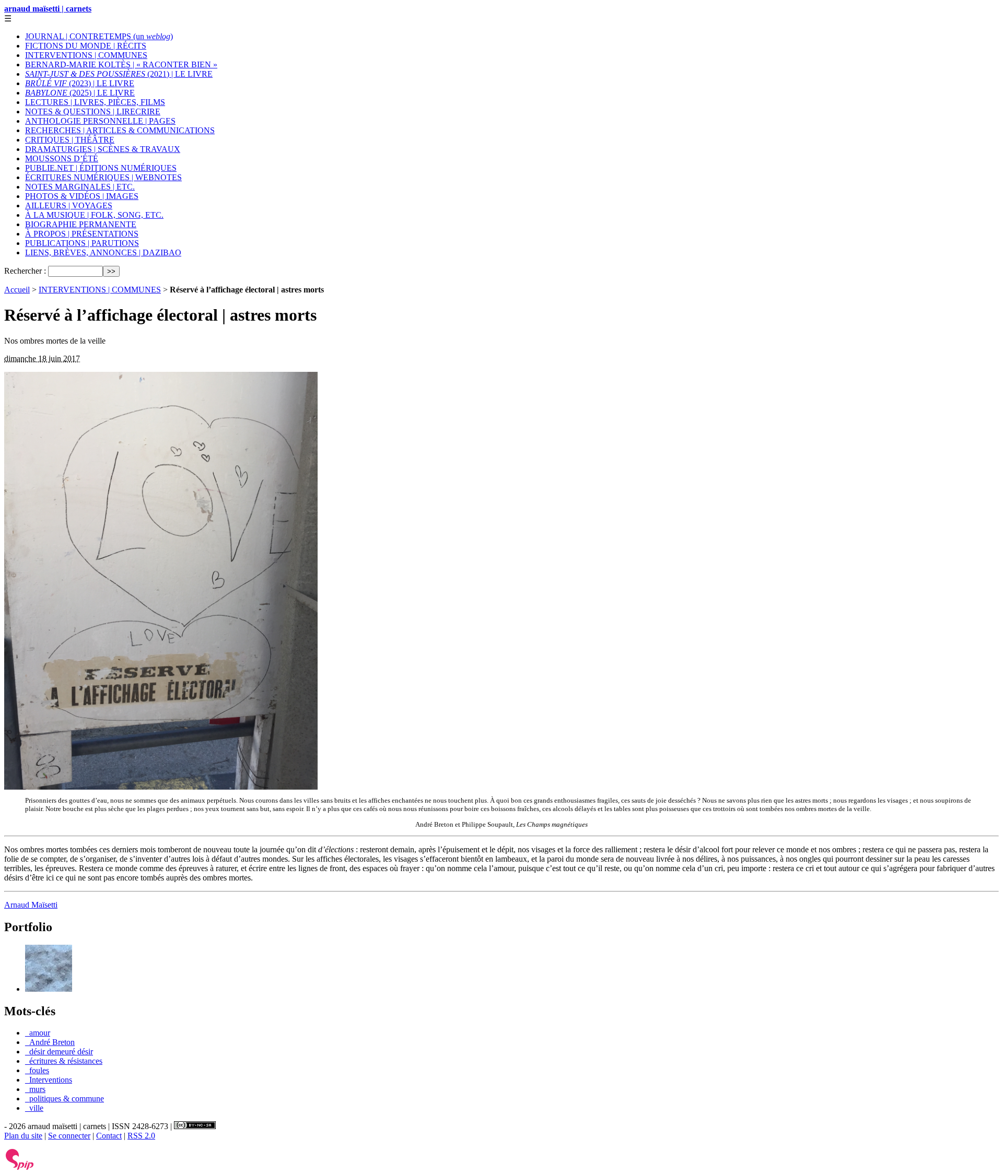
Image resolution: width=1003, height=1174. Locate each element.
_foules (37, 1070)
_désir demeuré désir (59, 1051)
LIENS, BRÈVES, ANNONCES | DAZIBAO (103, 252)
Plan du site (23, 1135)
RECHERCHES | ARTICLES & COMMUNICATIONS (120, 130)
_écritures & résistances (63, 1060)
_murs (35, 1089)
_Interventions (48, 1079)
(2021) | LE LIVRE (119, 73)
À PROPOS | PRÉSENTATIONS (81, 233)
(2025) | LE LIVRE (80, 92)
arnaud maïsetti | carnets (47, 8)
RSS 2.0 (141, 1135)
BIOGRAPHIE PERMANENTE (80, 224)
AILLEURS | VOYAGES (68, 205)
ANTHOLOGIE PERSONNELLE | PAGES (100, 120)
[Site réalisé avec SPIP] (20, 1167)
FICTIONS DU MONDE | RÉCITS (85, 45)
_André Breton (50, 1042)
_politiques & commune (64, 1098)
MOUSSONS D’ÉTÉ (61, 158)
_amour (37, 1032)
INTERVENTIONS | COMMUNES (86, 55)
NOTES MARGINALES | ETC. (80, 186)
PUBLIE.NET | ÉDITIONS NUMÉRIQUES (101, 167)
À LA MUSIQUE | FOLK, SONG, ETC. (94, 214)
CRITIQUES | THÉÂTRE (69, 139)
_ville (34, 1107)
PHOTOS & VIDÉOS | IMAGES (81, 196)
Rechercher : (25, 270)
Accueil (17, 289)
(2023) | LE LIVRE (79, 83)
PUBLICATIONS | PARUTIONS (82, 243)
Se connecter (69, 1135)
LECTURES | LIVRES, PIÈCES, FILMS (95, 102)
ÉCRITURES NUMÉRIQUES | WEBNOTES (103, 177)
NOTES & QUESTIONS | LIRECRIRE (92, 111)
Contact (109, 1135)
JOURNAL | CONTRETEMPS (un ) (99, 36)
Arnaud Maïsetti (30, 904)
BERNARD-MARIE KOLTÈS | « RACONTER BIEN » (121, 64)
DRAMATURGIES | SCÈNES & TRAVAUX (102, 149)
